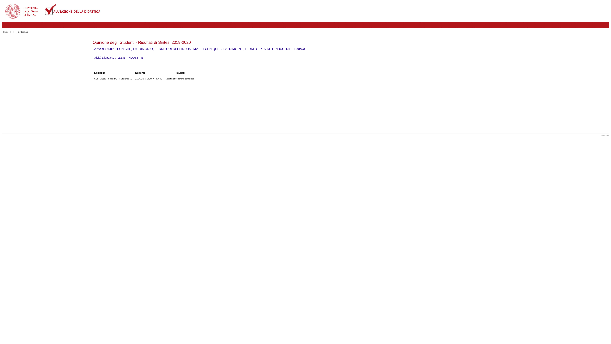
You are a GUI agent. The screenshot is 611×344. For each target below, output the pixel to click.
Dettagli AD (23, 32)
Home (5, 32)
